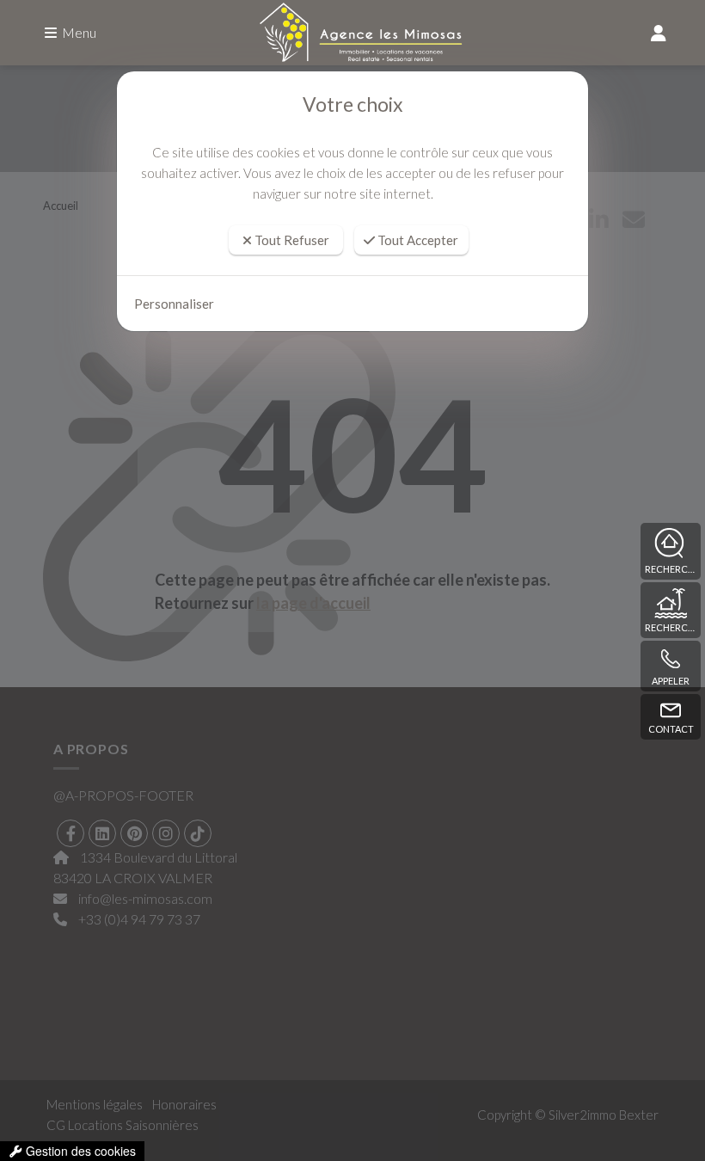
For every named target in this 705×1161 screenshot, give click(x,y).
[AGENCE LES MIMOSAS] (352, 33)
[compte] (658, 32)
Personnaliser (174, 303)
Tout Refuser (290, 240)
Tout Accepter (416, 240)
